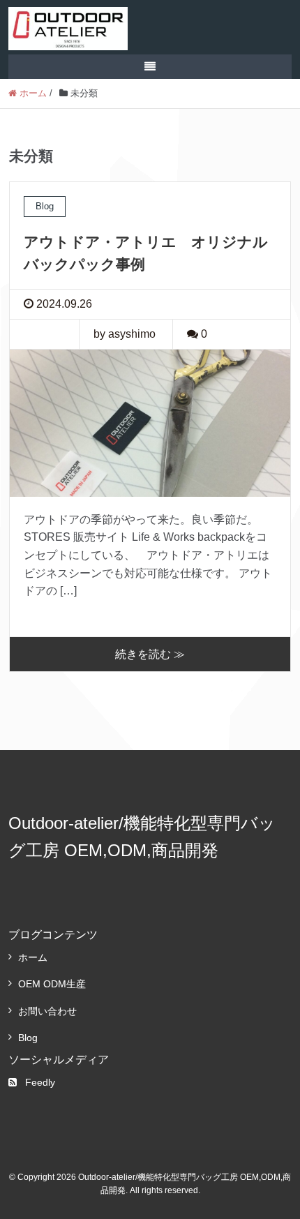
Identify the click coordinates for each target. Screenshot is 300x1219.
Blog (28, 1037)
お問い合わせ (47, 1011)
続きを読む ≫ (150, 654)
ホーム (32, 957)
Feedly (40, 1082)
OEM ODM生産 (52, 983)
